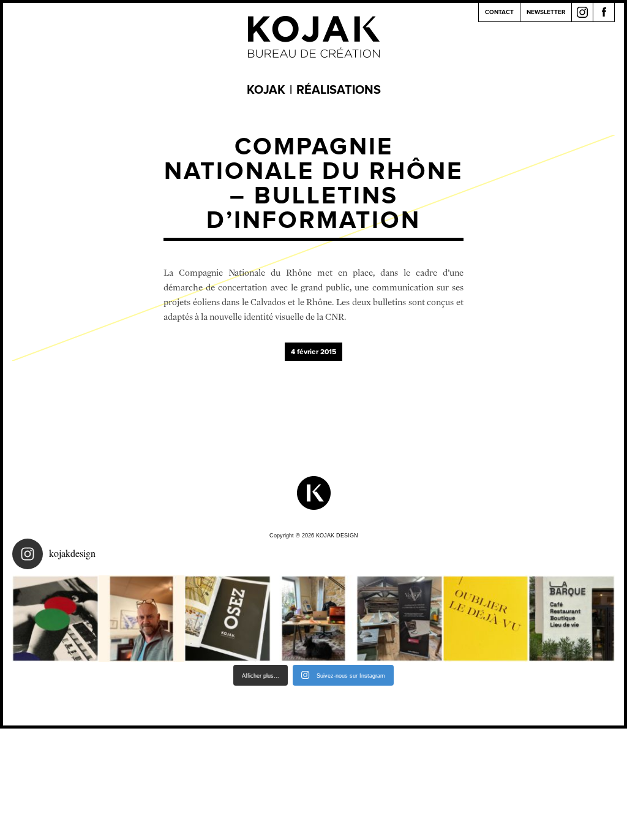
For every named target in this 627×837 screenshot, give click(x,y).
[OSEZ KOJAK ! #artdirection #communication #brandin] (314, 618)
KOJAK (266, 90)
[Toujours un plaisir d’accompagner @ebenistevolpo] (399, 618)
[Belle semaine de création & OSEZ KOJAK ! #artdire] (227, 618)
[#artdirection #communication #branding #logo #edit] (55, 618)
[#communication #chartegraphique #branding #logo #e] (142, 618)
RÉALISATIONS (338, 90)
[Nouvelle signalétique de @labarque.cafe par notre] (571, 618)
